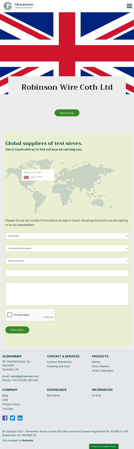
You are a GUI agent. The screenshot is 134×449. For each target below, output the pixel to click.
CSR (5, 399)
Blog (5, 395)
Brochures (53, 395)
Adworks (27, 440)
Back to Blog (66, 112)
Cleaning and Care (58, 366)
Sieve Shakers (100, 366)
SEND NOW (17, 330)
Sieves (96, 361)
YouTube (7, 408)
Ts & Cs (96, 395)
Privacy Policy (11, 404)
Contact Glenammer (59, 361)
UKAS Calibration (102, 370)
